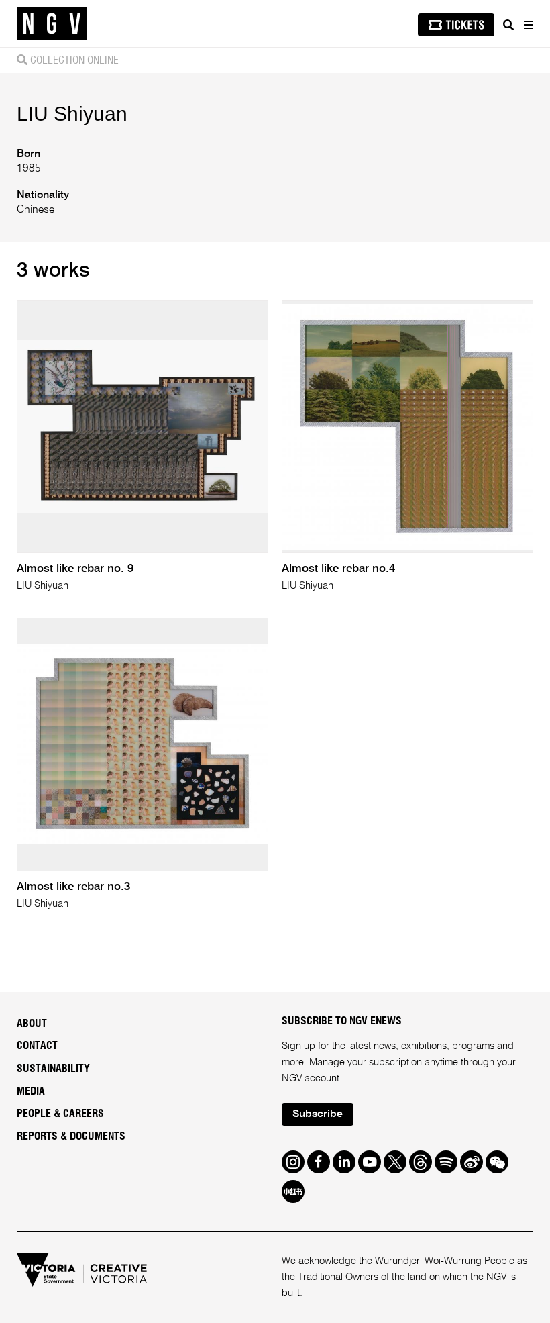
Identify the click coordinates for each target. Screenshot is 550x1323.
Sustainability (53, 1068)
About (32, 1023)
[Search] (508, 24)
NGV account (310, 1078)
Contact (37, 1045)
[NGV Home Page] (52, 24)
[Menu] (527, 25)
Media (31, 1091)
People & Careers (60, 1113)
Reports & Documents (71, 1136)
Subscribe (317, 1114)
